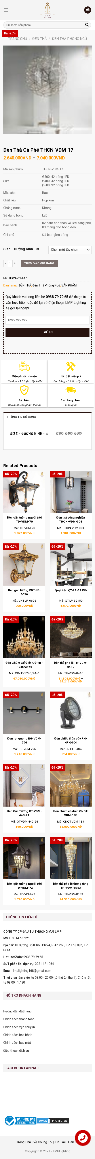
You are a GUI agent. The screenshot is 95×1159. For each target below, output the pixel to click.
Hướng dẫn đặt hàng (17, 1011)
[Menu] (6, 9)
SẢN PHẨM (69, 285)
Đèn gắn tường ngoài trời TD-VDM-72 (24, 885)
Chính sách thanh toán (18, 1019)
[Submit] (87, 25)
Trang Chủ (23, 1142)
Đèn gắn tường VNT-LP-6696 (24, 592)
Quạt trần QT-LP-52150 (71, 590)
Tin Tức (60, 1142)
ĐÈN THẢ (39, 39)
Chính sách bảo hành (17, 1035)
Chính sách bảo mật (17, 1042)
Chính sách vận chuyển (19, 1027)
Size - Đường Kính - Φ (21, 249)
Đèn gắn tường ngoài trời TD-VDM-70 (24, 519)
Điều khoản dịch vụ (16, 1050)
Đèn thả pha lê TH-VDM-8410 (70, 664)
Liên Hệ (73, 1142)
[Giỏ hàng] (87, 10)
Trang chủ (17, 39)
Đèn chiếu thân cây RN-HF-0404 (70, 740)
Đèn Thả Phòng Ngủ (69, 39)
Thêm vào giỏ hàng (39, 263)
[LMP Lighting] (47, 10)
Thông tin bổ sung (21, 417)
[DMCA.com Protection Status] (53, 1120)
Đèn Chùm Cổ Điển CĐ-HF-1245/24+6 (24, 664)
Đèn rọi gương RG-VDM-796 (24, 740)
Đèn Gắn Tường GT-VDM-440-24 (24, 813)
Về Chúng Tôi (42, 1142)
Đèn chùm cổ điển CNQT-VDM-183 (70, 813)
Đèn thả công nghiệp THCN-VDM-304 (70, 519)
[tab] (47, 416)
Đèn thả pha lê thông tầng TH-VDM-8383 (70, 885)
